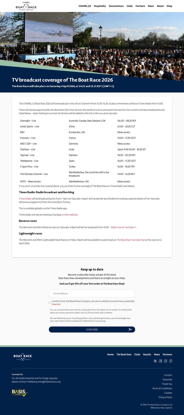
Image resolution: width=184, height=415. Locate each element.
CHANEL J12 (85, 6)
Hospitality (100, 6)
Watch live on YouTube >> (123, 227)
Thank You (167, 383)
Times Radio (25, 198)
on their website (69, 214)
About (160, 6)
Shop (169, 6)
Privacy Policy (165, 397)
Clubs (130, 6)
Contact (168, 375)
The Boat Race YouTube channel (132, 239)
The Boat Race (124, 354)
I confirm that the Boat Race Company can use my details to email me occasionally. (93, 302)
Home (110, 354)
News (151, 6)
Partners (140, 6)
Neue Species (166, 407)
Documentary (116, 6)
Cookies (168, 392)
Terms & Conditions (162, 388)
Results (147, 354)
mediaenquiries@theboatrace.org (44, 381)
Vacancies (167, 379)
